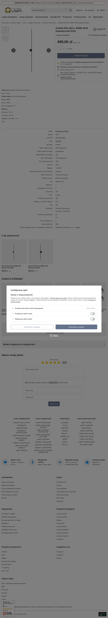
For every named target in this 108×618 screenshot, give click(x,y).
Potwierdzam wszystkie (76, 327)
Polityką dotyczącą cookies (58, 298)
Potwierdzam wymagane (32, 327)
